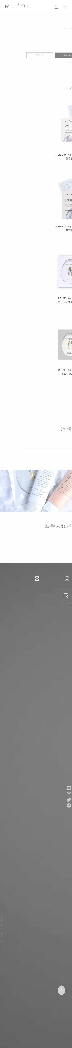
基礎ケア (40, 55)
